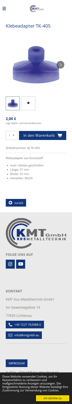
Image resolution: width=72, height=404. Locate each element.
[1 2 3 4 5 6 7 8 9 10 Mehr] (11, 135)
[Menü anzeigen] (4, 8)
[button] (13, 103)
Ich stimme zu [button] (53, 398)
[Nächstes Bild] (60, 65)
